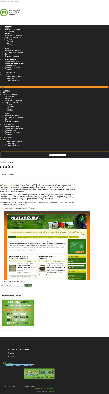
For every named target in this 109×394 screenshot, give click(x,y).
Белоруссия (9, 31)
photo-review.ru (10, 185)
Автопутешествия (12, 61)
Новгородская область (14, 52)
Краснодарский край (13, 37)
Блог (7, 28)
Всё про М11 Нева (12, 80)
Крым (7, 48)
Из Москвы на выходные (14, 63)
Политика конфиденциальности (44, 388)
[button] (54, 87)
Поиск (46, 155)
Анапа (9, 39)
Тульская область (12, 56)
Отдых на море (11, 65)
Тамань (10, 45)
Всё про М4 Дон (11, 78)
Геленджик (11, 41)
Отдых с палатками (12, 67)
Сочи (9, 43)
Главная (8, 26)
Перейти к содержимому (9, 1)
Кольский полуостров (13, 35)
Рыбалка (8, 69)
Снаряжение (10, 73)
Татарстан (9, 54)
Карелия (8, 33)
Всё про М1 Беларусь (13, 76)
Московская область (13, 50)
